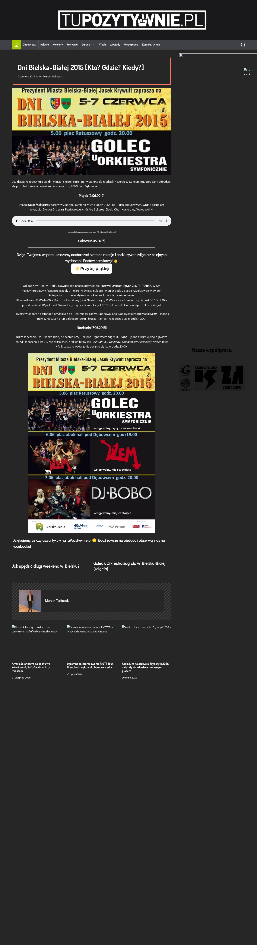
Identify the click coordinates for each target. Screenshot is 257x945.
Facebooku (21, 546)
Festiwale (72, 44)
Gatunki (86, 44)
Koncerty (58, 44)
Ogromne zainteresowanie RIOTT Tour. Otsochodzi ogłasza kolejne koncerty (90, 665)
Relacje (44, 44)
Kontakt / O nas (151, 44)
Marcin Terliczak (52, 76)
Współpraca (131, 44)
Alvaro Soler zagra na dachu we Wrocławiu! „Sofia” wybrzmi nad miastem (31, 667)
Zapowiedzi (29, 44)
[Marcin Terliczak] (30, 601)
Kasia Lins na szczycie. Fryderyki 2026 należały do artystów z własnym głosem (145, 667)
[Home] (17, 44)
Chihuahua (98, 342)
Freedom (127, 342)
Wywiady (115, 44)
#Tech (102, 44)
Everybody (113, 342)
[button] (185, 371)
